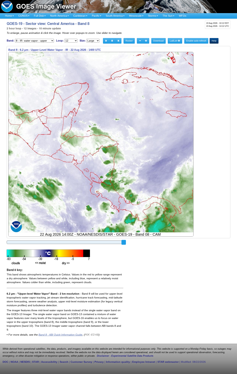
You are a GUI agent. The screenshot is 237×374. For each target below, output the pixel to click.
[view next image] (118, 41)
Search (64, 361)
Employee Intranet (143, 361)
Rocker (129, 41)
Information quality (118, 361)
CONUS (23, 15)
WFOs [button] (182, 15)
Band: (10, 40)
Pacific (95, 15)
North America (58, 15)
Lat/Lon (174, 41)
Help (214, 41)
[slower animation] (140, 41)
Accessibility (49, 361)
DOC (5, 361)
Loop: (60, 40)
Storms (152, 15)
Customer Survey (81, 361)
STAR (35, 361)
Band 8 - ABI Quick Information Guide (60, 334)
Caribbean (79, 15)
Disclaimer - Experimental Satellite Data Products (125, 356)
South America (114, 15)
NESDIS (25, 361)
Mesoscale (135, 15)
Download (158, 41)
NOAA (14, 361)
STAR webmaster (168, 361)
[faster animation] (146, 41)
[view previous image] (106, 41)
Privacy (99, 361)
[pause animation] (112, 41)
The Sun (168, 15)
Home (8, 15)
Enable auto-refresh (196, 41)
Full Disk (39, 15)
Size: (83, 40)
